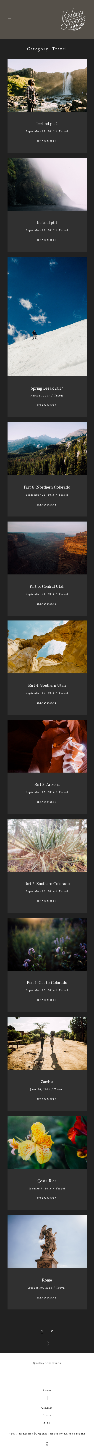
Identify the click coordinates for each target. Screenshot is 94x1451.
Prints (47, 1415)
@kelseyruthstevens (47, 1363)
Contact (47, 1407)
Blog (47, 1422)
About (47, 1390)
